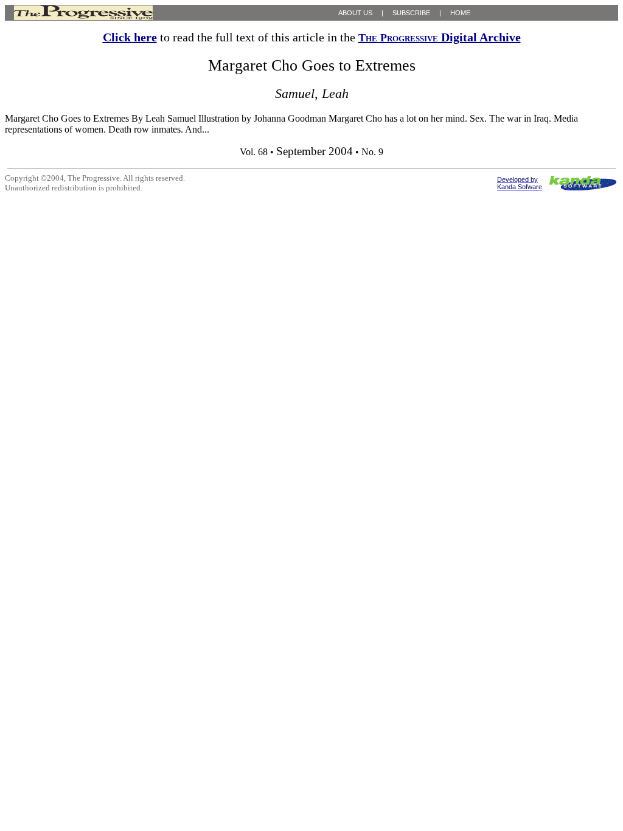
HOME (460, 12)
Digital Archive (439, 37)
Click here (130, 37)
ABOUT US (355, 12)
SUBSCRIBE (411, 12)
